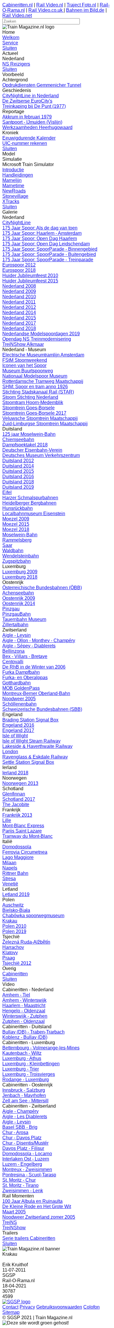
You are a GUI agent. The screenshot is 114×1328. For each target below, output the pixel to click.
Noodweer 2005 (19, 698)
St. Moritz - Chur (19, 1180)
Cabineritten (15, 973)
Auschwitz (13, 904)
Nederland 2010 (19, 296)
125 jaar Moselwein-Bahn (29, 434)
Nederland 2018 (19, 328)
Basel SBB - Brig (19, 1127)
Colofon (91, 1306)
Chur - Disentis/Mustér (25, 1143)
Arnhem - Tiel (16, 994)
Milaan (9, 862)
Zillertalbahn (15, 624)
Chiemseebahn (18, 439)
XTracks (10, 201)
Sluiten (9, 48)
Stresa (9, 878)
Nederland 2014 (19, 312)
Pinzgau (11, 608)
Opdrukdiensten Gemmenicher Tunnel (41, 85)
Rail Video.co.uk (46, 10)
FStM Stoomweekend (24, 360)
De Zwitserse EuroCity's (27, 100)
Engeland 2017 (18, 730)
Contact (10, 1306)
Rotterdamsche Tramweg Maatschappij (42, 381)
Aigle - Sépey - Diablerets (29, 645)
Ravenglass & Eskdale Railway (35, 756)
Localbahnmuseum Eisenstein (33, 513)
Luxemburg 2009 (19, 571)
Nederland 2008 (19, 286)
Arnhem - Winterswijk (24, 1000)
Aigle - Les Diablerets (24, 1116)
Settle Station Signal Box (28, 762)
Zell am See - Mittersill (25, 1100)
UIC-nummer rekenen (24, 143)
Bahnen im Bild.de (85, 10)
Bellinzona (13, 651)
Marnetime (13, 185)
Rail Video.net (17, 15)
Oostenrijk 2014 (18, 603)
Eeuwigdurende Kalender (29, 137)
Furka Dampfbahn (21, 672)
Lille (6, 820)
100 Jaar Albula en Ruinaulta (32, 1201)
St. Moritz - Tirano (20, 1185)
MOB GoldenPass (21, 688)
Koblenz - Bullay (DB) (24, 1037)
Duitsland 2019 (18, 487)
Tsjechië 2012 (16, 963)
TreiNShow (14, 1227)
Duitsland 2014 (18, 465)
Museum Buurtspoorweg (27, 370)
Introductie (13, 169)
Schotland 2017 (18, 799)
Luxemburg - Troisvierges (28, 1074)
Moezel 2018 (15, 529)
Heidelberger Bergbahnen (29, 502)
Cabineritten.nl (17, 4)
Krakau (9, 920)
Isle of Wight (15, 735)
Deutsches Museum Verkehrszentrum (41, 455)
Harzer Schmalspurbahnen (30, 497)
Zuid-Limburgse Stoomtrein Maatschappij (45, 423)
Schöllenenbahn (19, 703)
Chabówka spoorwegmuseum (33, 915)
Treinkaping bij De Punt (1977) (34, 106)
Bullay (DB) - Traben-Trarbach (33, 1031)
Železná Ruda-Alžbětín (26, 942)
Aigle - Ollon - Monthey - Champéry (38, 640)
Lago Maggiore (18, 857)
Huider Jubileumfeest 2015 (30, 280)
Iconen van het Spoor (24, 365)
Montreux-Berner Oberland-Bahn (36, 693)
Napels (9, 867)
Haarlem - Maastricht (23, 1005)
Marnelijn (12, 180)
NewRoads (14, 190)
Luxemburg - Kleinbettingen (31, 1063)
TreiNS (9, 1222)
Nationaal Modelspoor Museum (34, 376)
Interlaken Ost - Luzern (25, 1158)
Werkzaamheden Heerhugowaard (37, 127)
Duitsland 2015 (18, 471)
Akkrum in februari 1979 (27, 116)
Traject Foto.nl (81, 4)
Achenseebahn (18, 592)
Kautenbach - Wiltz (22, 1053)
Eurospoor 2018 (19, 270)
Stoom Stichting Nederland (30, 397)
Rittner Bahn (15, 873)
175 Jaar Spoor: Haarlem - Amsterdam (42, 233)
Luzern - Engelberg (22, 1164)
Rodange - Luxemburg (25, 1079)
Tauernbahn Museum (24, 619)
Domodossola (16, 846)
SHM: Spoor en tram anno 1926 (35, 386)
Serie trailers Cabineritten (28, 1238)
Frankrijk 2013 (17, 815)
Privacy (27, 1306)
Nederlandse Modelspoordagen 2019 (41, 333)
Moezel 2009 (15, 518)
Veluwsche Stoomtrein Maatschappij (40, 418)
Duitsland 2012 (18, 460)
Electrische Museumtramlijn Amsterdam (43, 354)
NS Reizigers (16, 63)
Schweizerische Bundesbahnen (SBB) (42, 709)
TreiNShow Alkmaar (23, 344)
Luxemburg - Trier (20, 1068)
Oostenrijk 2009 (18, 598)
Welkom (10, 37)
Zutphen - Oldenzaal (23, 1021)
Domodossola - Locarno (27, 1153)
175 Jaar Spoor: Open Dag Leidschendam (46, 243)
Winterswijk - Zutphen (24, 1016)
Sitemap (11, 1312)
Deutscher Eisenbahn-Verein (32, 450)
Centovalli (12, 661)
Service (10, 42)
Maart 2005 (14, 1211)
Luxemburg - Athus (21, 1058)
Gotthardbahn (16, 682)
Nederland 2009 (19, 291)
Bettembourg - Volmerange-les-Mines (41, 1047)
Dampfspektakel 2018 (25, 444)
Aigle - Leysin (16, 635)
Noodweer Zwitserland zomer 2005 (38, 1217)
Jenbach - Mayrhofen (24, 1095)
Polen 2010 (14, 926)
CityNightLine (16, 222)
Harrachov (13, 947)
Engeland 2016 (18, 725)
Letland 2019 (16, 894)
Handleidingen (17, 175)
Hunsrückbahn (17, 508)
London (10, 751)
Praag (8, 957)
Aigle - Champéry (20, 1111)
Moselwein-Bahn (19, 534)
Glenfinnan (13, 793)
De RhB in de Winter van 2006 (33, 666)
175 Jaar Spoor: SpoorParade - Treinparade (47, 259)
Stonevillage (15, 196)
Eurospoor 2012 (19, 264)
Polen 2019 (14, 931)
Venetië (10, 883)
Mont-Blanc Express (23, 825)
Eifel (7, 492)
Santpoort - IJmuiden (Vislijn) (32, 122)
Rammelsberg (17, 539)
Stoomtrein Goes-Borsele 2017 (34, 413)
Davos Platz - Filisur (23, 1148)
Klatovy (10, 952)
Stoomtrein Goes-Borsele (28, 407)
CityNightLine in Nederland (30, 95)
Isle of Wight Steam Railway (31, 740)
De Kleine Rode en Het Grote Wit (36, 1206)
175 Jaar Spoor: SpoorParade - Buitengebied (49, 254)
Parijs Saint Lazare (22, 830)
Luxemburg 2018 (19, 577)
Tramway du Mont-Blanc (27, 836)
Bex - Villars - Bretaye (24, 656)
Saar (7, 545)
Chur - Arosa (15, 1132)
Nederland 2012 (19, 307)
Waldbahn (12, 550)
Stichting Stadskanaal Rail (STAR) (38, 391)
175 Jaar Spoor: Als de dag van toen (39, 227)
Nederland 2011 (19, 301)
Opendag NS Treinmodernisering (36, 338)
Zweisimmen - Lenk (22, 1190)
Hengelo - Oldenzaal (23, 1010)
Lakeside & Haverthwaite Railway (37, 746)
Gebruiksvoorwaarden (59, 1306)
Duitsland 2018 (18, 481)
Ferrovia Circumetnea (24, 852)
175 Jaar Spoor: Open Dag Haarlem (39, 238)
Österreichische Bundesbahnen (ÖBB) (42, 587)
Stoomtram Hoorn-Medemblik (32, 402)
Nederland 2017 (19, 323)
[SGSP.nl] (16, 1301)
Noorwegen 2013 (20, 783)
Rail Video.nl (49, 4)
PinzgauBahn (16, 614)
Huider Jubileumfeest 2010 (30, 275)
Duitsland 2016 (18, 476)
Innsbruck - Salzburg (23, 1090)
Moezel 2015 (15, 524)
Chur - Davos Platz (22, 1137)
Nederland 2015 (19, 317)
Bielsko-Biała (16, 910)
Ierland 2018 (15, 772)
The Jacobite (15, 804)
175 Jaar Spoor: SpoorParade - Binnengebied (49, 249)
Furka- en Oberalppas (25, 677)
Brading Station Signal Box (30, 719)
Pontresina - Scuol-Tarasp (29, 1174)
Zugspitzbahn (16, 561)
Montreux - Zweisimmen (27, 1169)
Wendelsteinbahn (20, 555)
